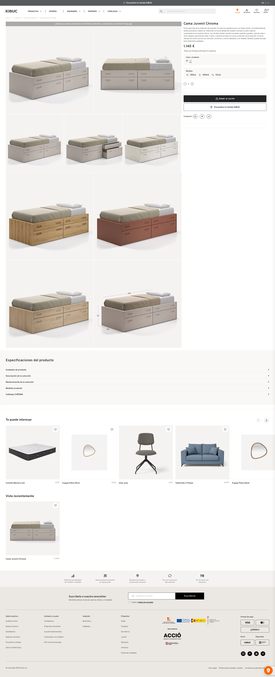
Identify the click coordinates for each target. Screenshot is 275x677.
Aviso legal (213, 668)
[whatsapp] (195, 116)
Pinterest (202, 116)
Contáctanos (49, 621)
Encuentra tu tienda (13, 642)
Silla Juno (123, 483)
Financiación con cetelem (53, 637)
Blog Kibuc (87, 621)
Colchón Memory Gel (15, 483)
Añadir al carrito (226, 99)
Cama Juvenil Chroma (16, 559)
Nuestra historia (12, 626)
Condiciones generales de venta (257, 668)
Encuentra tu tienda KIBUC (139, 3)
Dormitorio (125, 632)
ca (268, 3)
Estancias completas (129, 653)
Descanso (124, 642)
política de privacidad (145, 602)
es (263, 3)
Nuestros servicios (13, 637)
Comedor (124, 626)
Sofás (123, 621)
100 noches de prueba (52, 642)
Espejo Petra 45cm (71, 483)
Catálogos (86, 626)
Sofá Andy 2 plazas (184, 483)
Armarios (124, 648)
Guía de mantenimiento (53, 632)
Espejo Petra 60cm (241, 483)
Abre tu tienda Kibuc (13, 648)
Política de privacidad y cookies (231, 668)
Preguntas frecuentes (52, 626)
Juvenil (124, 637)
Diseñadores (10, 632)
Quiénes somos (12, 621)
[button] (258, 420)
